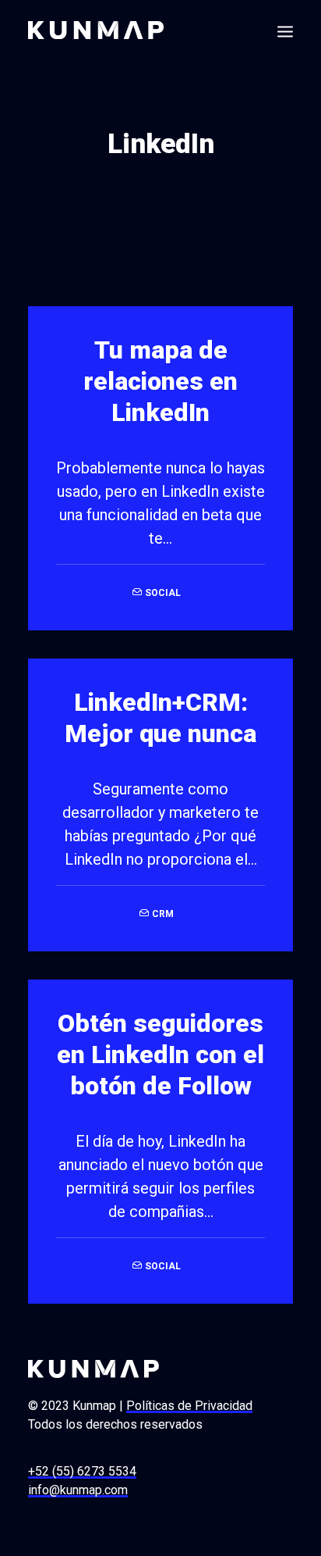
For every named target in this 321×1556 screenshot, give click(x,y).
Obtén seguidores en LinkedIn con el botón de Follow (160, 1054)
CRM (163, 913)
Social (163, 592)
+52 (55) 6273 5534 (82, 1471)
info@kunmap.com (78, 1490)
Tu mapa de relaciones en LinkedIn (160, 381)
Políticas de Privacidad (189, 1405)
